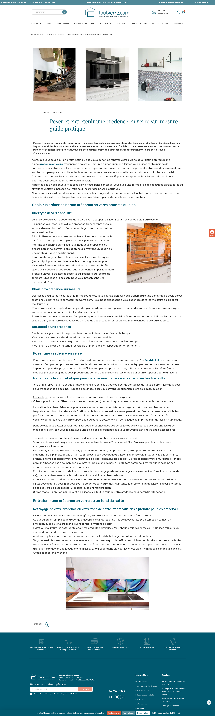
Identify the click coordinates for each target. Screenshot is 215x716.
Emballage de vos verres (170, 706)
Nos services (139, 699)
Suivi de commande (163, 12)
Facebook (111, 697)
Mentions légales (141, 681)
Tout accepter (114, 713)
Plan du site (139, 708)
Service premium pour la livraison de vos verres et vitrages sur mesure (173, 691)
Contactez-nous (141, 704)
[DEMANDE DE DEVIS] (212, 232)
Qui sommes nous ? (142, 690)
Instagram (122, 697)
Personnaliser (143, 713)
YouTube (117, 697)
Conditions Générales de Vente (146, 686)
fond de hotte (153, 360)
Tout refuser (128, 713)
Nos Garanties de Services (171, 2)
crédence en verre (51, 164)
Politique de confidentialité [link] (163, 713)
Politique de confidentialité (144, 695)
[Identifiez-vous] (178, 12)
